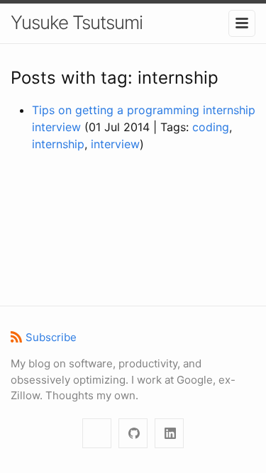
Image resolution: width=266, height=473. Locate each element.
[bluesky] (96, 433)
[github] (133, 433)
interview (115, 144)
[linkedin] (169, 433)
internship (58, 144)
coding (210, 127)
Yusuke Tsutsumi (77, 22)
